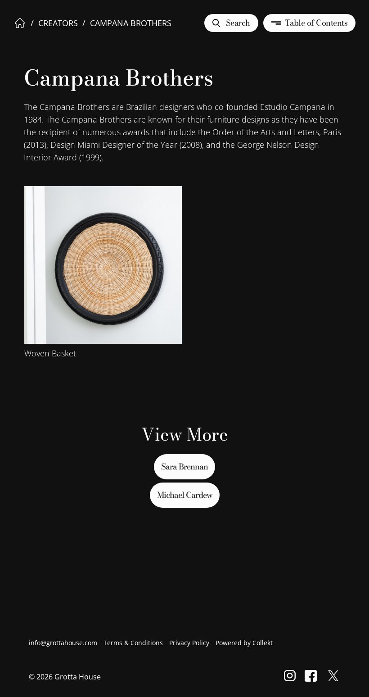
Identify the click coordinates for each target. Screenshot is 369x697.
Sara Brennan (184, 466)
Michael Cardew (184, 495)
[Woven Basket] (103, 265)
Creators (58, 22)
